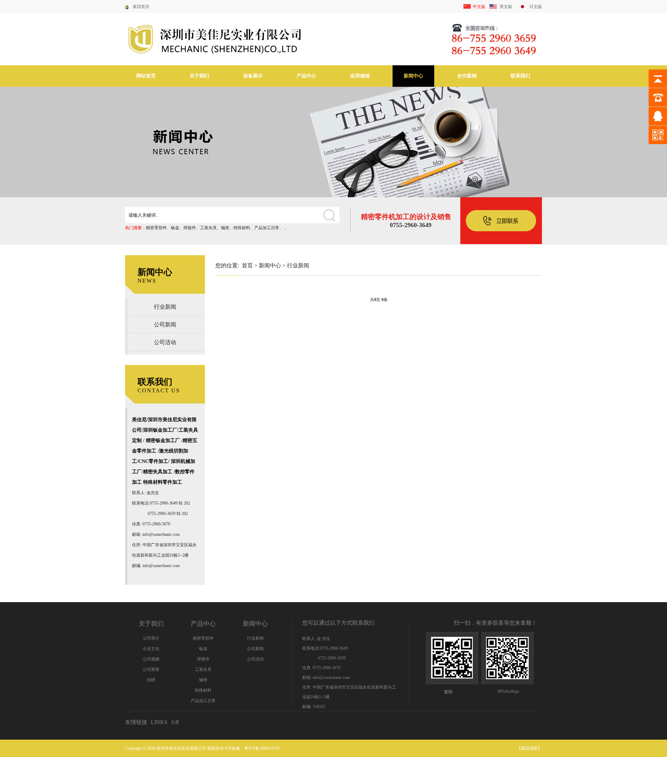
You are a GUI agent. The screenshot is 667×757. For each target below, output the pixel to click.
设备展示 (253, 75)
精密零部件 (156, 227)
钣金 (175, 227)
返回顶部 (529, 748)
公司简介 (151, 638)
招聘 (151, 679)
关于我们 (199, 75)
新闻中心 (413, 75)
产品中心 (306, 75)
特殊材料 (241, 227)
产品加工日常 (266, 227)
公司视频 (151, 659)
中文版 (479, 6)
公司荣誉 (151, 669)
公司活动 (165, 342)
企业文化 (151, 648)
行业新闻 (165, 307)
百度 (175, 722)
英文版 (506, 6)
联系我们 (520, 75)
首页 (247, 265)
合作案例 (467, 75)
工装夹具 (208, 227)
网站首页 (146, 75)
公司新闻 (165, 324)
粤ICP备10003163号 (262, 748)
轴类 (225, 227)
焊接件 (189, 227)
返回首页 (141, 6)
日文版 (535, 6)
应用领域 (360, 75)
